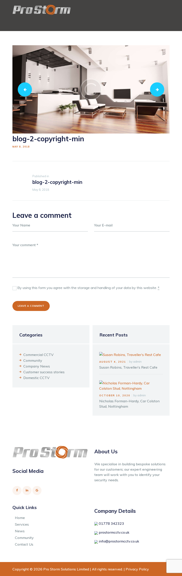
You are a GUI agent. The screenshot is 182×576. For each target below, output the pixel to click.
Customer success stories (44, 372)
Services (22, 524)
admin (137, 361)
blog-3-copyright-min (159, 89)
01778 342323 (111, 523)
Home (20, 517)
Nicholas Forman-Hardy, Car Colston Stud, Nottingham (129, 404)
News (20, 531)
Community (32, 360)
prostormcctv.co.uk (114, 532)
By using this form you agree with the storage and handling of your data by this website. (88, 287)
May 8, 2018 (21, 146)
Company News (36, 366)
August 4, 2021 (112, 361)
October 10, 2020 (114, 395)
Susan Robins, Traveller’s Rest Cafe (128, 367)
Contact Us (24, 544)
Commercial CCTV (38, 354)
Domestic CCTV (36, 377)
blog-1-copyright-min (27, 89)
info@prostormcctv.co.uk (119, 541)
